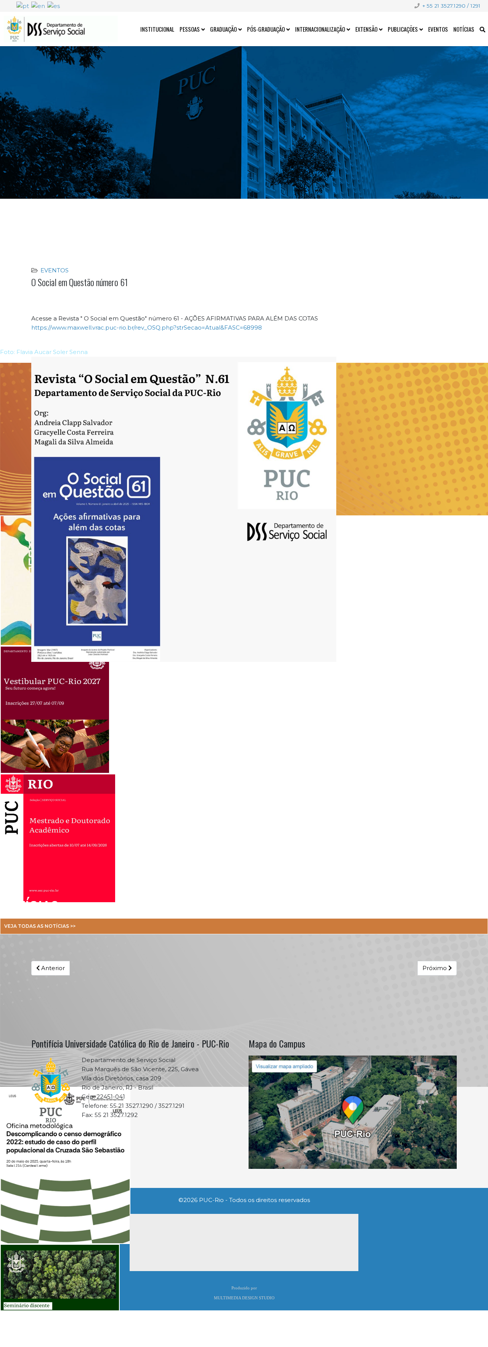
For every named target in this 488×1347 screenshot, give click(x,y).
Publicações (403, 29)
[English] (38, 5)
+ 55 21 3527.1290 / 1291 (451, 6)
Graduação (223, 29)
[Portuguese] (22, 5)
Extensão (366, 29)
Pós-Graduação (266, 29)
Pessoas (190, 29)
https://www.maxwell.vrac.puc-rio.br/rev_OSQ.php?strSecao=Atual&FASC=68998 (146, 327)
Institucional (157, 29)
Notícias (463, 29)
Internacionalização (320, 29)
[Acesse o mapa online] (353, 1112)
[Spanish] (53, 5)
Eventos (438, 29)
